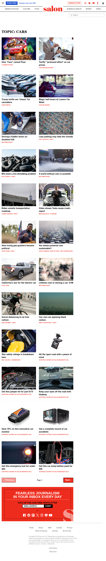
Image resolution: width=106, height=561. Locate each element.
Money (89, 9)
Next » (68, 480)
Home (31, 528)
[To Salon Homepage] (53, 8)
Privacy (69, 528)
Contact (59, 528)
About (41, 528)
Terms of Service (41, 531)
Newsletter (74, 3)
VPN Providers (53, 548)
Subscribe (12, 3)
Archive (55, 531)
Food (37, 9)
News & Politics (12, 9)
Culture (26, 9)
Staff (49, 528)
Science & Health (74, 9)
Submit (48, 506)
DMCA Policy (53, 551)
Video (98, 9)
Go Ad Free (67, 531)
